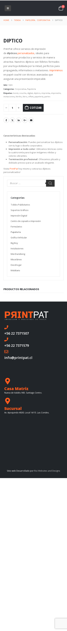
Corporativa (20, 89)
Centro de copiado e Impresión (26, 221)
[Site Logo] (25, 8)
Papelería (31, 89)
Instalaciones (17, 248)
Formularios (16, 226)
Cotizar (36, 108)
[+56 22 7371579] (6, 339)
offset (31, 96)
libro (25, 96)
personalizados (26, 53)
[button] (8, 8)
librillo (19, 96)
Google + (25, 120)
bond (15, 93)
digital (30, 93)
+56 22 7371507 (16, 333)
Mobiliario (15, 270)
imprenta (45, 93)
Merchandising (18, 253)
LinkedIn (18, 120)
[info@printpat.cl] (6, 352)
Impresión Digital (19, 215)
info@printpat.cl (18, 357)
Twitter (12, 120)
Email (31, 120)
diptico (37, 93)
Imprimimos (56, 70)
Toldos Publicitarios (20, 204)
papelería (39, 96)
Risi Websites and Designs (47, 470)
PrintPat (14, 168)
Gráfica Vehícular (19, 237)
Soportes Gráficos (19, 210)
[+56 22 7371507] (6, 327)
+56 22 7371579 (16, 345)
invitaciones (9, 96)
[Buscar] (50, 183)
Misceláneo (16, 259)
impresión (56, 93)
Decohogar (16, 264)
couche (22, 93)
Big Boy (14, 243)
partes (47, 96)
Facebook (6, 120)
